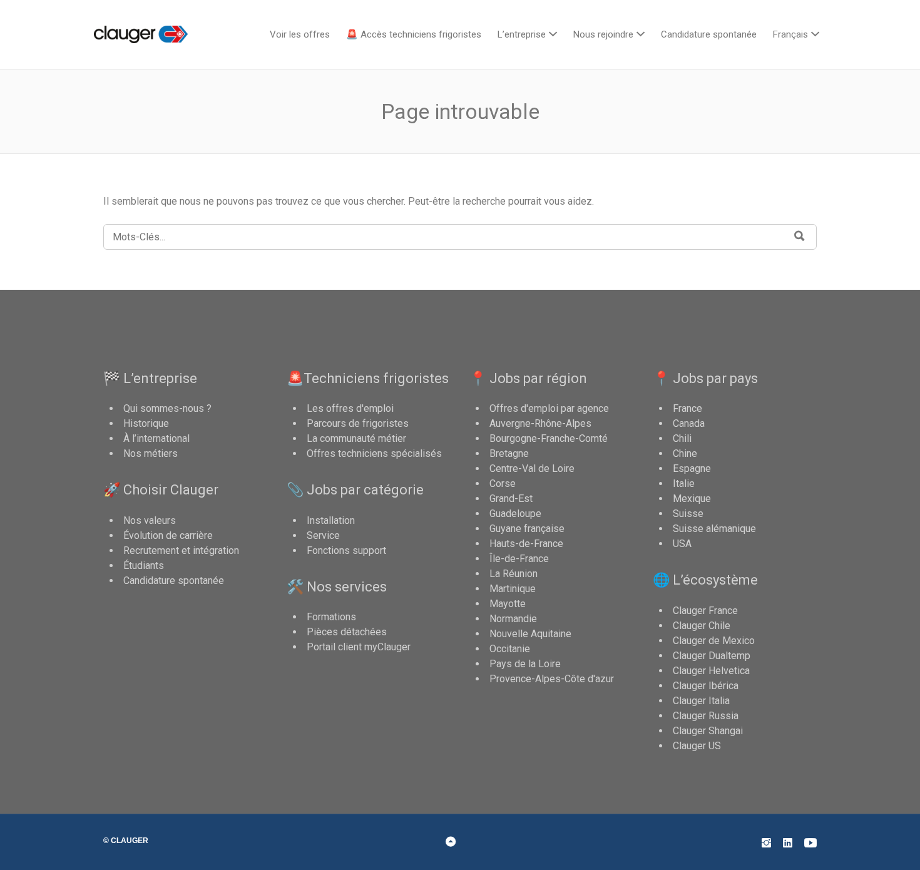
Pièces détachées (347, 632)
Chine (685, 453)
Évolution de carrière (168, 535)
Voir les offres (300, 34)
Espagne (692, 468)
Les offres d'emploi (350, 408)
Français (790, 34)
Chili (682, 438)
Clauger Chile (701, 626)
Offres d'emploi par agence (549, 408)
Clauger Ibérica (706, 686)
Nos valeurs (149, 520)
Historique (146, 423)
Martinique (512, 589)
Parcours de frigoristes (358, 423)
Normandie (513, 619)
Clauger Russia (706, 716)
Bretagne (509, 453)
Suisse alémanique (714, 529)
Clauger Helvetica (711, 671)
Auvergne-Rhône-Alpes (540, 423)
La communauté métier (356, 438)
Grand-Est (511, 498)
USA (682, 544)
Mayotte (507, 604)
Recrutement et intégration (181, 550)
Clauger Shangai (708, 731)
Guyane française (527, 529)
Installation (331, 520)
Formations (331, 617)
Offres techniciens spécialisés (374, 453)
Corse (502, 483)
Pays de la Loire (525, 664)
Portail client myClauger (359, 647)
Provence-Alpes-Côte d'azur (551, 679)
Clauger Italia (701, 701)
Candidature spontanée (709, 34)
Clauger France (705, 611)
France (687, 408)
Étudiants (143, 565)
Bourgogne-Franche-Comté (548, 438)
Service (323, 535)
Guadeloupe (515, 513)
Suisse (688, 513)
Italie (684, 483)
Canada (689, 423)
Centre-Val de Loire (532, 468)
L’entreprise (522, 34)
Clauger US (697, 746)
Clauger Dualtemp (711, 656)
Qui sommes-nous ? (167, 408)
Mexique (692, 498)
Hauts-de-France (526, 544)
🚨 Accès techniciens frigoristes (413, 34)
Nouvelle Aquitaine (530, 634)
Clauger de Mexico (714, 641)
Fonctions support (346, 550)
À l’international (156, 438)
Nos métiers (150, 453)
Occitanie (509, 649)
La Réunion (513, 574)
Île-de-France (519, 559)
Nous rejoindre (603, 34)
